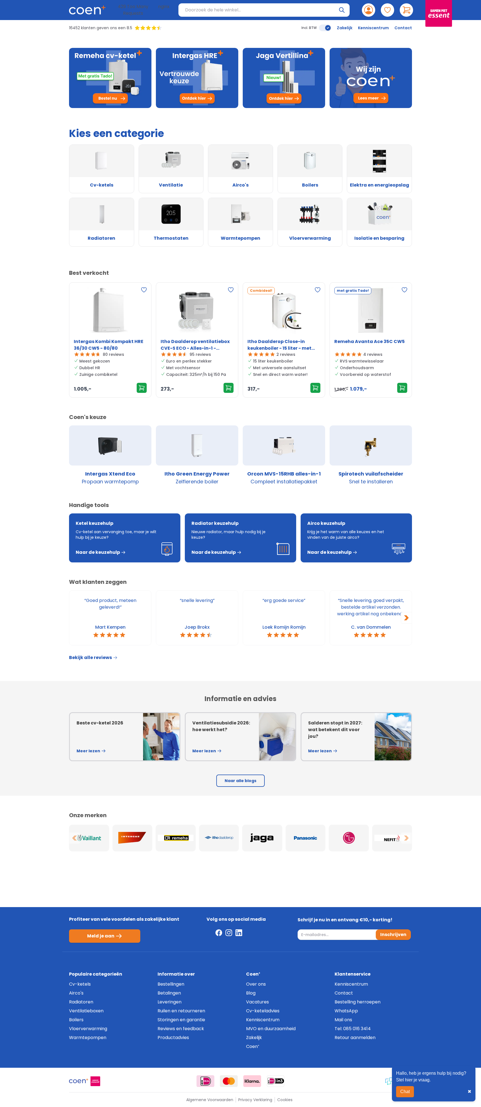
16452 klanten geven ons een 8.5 (100, 28)
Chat (405, 1091)
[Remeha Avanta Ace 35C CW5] (370, 311)
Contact (403, 28)
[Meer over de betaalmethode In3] (275, 1081)
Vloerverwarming (88, 1028)
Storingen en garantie (181, 1020)
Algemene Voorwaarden (209, 1100)
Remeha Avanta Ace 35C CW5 (369, 341)
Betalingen (169, 993)
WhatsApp (346, 1011)
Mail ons (343, 1020)
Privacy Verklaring (255, 1100)
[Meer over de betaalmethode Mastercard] (229, 1081)
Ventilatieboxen (86, 1011)
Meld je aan (100, 936)
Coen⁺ (252, 1046)
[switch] (325, 28)
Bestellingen (171, 984)
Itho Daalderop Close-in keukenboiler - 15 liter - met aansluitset (279, 345)
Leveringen (169, 1002)
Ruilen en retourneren (181, 1011)
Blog (251, 993)
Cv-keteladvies (262, 1011)
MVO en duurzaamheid (271, 1028)
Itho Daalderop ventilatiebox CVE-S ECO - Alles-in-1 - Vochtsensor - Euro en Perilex (195, 345)
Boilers (76, 1020)
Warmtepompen (87, 1037)
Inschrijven (393, 934)
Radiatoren (81, 1002)
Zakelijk (344, 28)
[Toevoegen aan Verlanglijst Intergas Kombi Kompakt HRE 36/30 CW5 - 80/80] (144, 290)
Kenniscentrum (373, 28)
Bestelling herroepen (358, 1002)
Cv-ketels (80, 984)
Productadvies (173, 1037)
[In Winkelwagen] (142, 388)
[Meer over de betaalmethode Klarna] (252, 1081)
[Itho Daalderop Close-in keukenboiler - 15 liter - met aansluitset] (283, 311)
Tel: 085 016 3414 (353, 1028)
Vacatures (257, 1002)
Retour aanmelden (355, 1037)
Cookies (285, 1100)
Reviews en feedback (181, 1028)
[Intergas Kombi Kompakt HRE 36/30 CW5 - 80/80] (110, 311)
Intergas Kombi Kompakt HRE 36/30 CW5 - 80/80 (108, 344)
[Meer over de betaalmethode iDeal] (205, 1081)
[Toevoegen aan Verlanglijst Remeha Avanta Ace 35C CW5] (404, 290)
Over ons (256, 984)
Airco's (76, 993)
